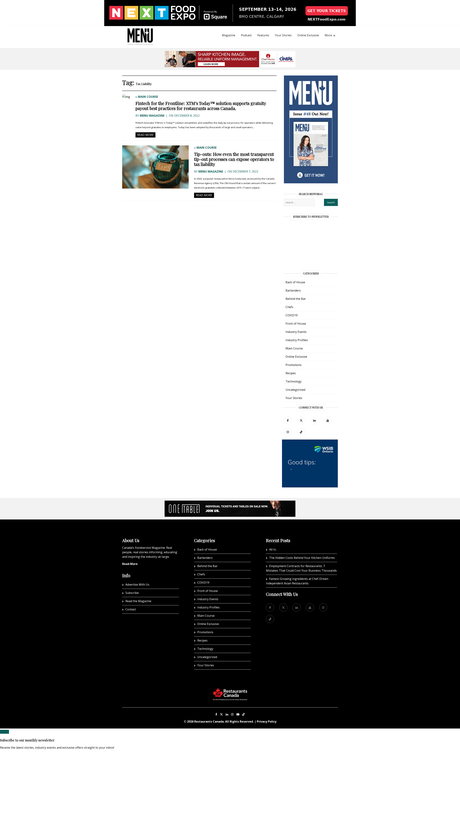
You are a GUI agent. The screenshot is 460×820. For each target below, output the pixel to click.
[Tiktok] (301, 432)
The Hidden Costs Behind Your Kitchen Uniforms (302, 558)
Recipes (291, 373)
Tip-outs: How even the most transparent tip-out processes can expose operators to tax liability (234, 159)
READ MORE (145, 135)
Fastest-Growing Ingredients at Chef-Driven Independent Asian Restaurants (297, 581)
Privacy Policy (266, 721)
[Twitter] (301, 420)
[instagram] (288, 432)
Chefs (289, 307)
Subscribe (132, 593)
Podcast (246, 35)
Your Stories (283, 35)
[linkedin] (314, 420)
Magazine (228, 35)
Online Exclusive (308, 35)
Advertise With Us (137, 585)
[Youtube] (237, 714)
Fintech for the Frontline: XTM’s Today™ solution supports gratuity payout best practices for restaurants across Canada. (200, 105)
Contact (130, 609)
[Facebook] (288, 420)
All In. (272, 549)
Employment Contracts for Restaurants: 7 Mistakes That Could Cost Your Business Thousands (301, 568)
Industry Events (296, 332)
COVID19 (292, 315)
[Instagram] (232, 714)
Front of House (296, 324)
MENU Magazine (152, 116)
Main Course (148, 97)
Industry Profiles (297, 340)
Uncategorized (295, 390)
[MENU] (140, 32)
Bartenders (293, 290)
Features (263, 35)
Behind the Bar (296, 299)
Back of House (295, 282)
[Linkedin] (227, 714)
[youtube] (328, 420)
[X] (221, 714)
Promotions (294, 365)
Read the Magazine (138, 601)
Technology (294, 381)
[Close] (4, 732)
